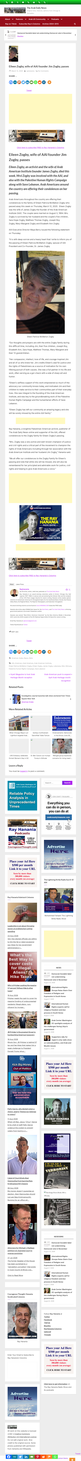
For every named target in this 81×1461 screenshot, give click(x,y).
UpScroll (47, 1332)
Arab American (28, 663)
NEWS (58, 968)
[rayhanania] (14, 596)
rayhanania (30, 71)
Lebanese (57, 666)
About (7, 19)
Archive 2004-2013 (50, 24)
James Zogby (48, 666)
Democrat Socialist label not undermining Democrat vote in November (44, 33)
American (18, 663)
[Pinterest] (37, 1455)
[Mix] (49, 1455)
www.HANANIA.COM (42, 605)
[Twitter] (23, 81)
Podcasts (55, 19)
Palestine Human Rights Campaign (21, 669)
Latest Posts (20, 584)
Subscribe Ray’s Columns (29, 24)
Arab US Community (37, 19)
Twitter (25, 624)
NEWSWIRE (58, 1237)
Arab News (45, 609)
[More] (49, 81)
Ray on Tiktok (11, 24)
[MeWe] (15, 81)
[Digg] (44, 81)
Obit (63, 666)
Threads (47, 1335)
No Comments (43, 71)
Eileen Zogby (37, 666)
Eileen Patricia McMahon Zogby (20, 666)
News (26, 658)
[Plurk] (19, 81)
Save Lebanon (40, 669)
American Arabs (17, 658)
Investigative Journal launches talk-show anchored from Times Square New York (46, 697)
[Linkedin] (27, 81)
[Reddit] (40, 81)
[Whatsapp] (35, 81)
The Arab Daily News (37, 8)
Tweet (29, 90)
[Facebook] (11, 81)
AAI (13, 663)
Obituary (68, 666)
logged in (24, 771)
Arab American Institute (42, 663)
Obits (31, 658)
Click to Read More (15, 1275)
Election (20, 36)
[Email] (31, 81)
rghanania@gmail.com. (30, 621)
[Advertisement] (40, 109)
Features (19, 19)
